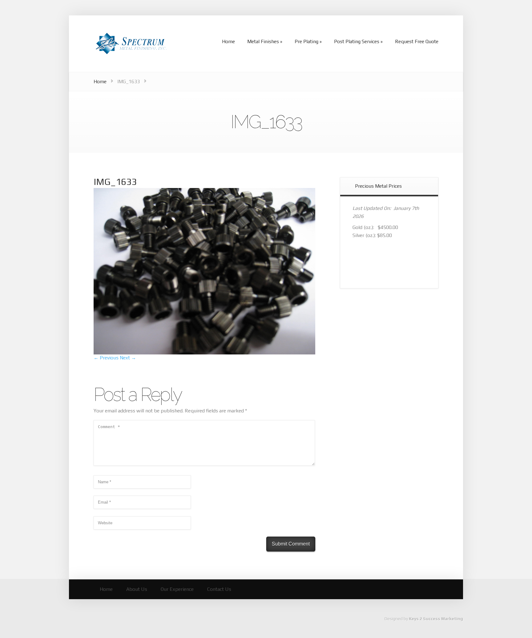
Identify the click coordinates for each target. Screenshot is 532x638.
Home (100, 81)
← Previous (106, 358)
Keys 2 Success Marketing (436, 618)
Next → (128, 358)
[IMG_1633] (204, 353)
